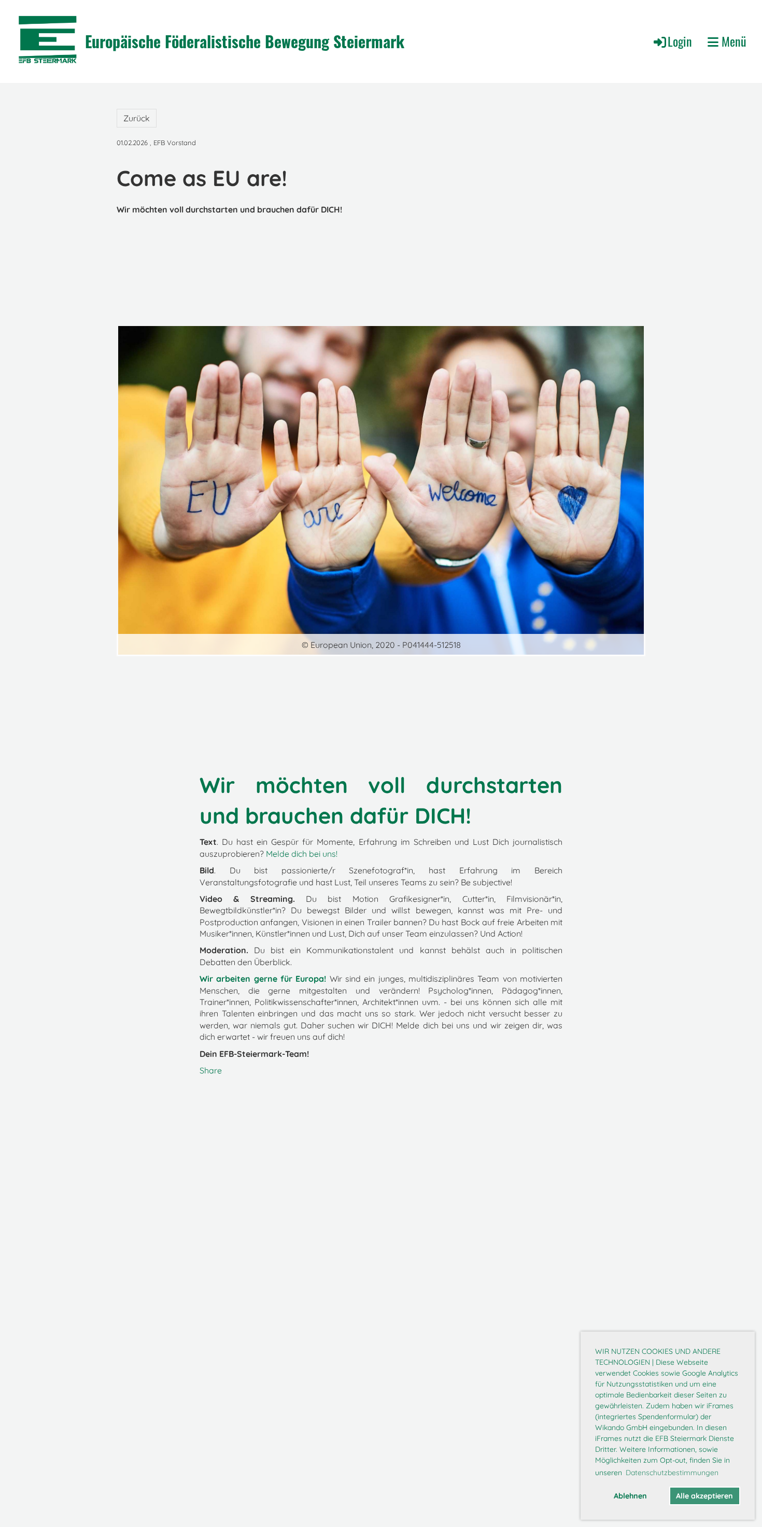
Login (680, 41)
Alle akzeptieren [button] (704, 1496)
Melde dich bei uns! (301, 854)
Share (211, 1070)
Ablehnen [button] (630, 1496)
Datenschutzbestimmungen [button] (672, 1472)
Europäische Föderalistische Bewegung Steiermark (244, 41)
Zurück (136, 118)
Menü (732, 41)
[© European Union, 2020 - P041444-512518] (381, 489)
